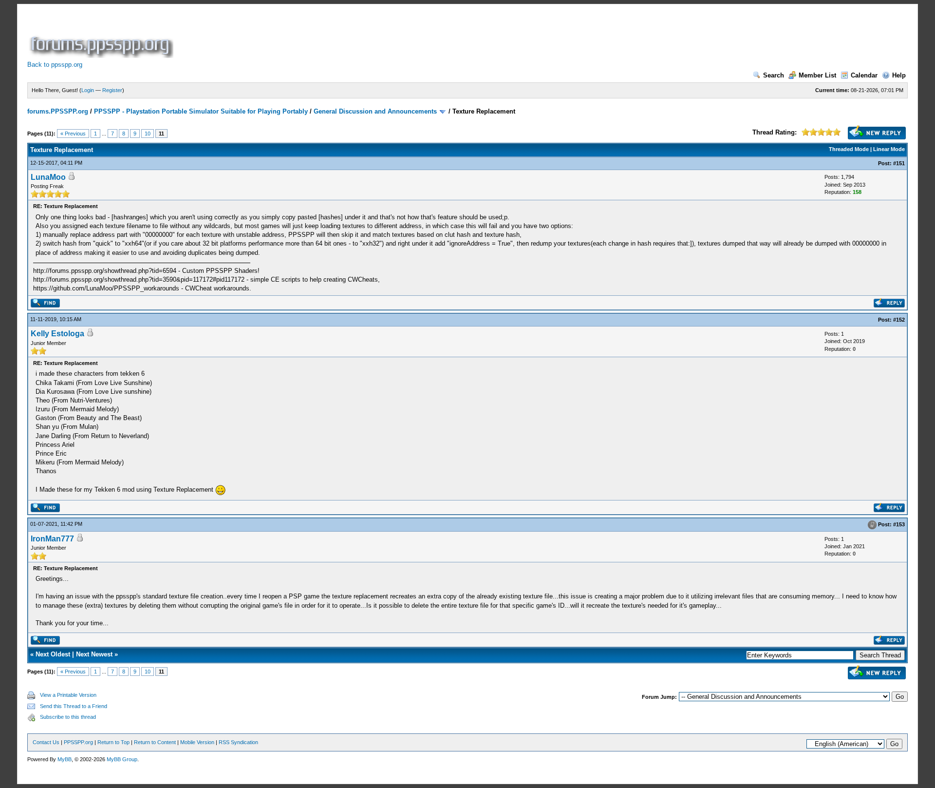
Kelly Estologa (57, 333)
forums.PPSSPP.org (57, 111)
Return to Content (155, 742)
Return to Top (113, 742)
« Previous (73, 133)
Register (112, 90)
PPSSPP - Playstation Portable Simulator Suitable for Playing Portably (201, 111)
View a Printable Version (68, 695)
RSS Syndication (238, 742)
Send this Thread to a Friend (73, 706)
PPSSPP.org (78, 742)
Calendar (864, 75)
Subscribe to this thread (68, 717)
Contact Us (46, 742)
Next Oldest (53, 654)
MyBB (64, 759)
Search (773, 75)
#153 (899, 524)
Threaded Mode (849, 149)
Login (87, 90)
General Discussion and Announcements (375, 111)
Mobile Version (197, 742)
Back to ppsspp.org (54, 64)
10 (147, 133)
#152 (899, 320)
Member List (817, 75)
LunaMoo (48, 177)
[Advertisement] (352, 36)
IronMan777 (52, 539)
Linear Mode (889, 149)
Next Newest (94, 654)
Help (899, 75)
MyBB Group (122, 759)
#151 (899, 163)
